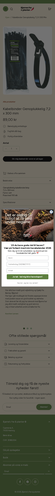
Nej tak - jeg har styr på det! (27, 283)
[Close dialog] (51, 211)
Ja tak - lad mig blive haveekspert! (28, 277)
